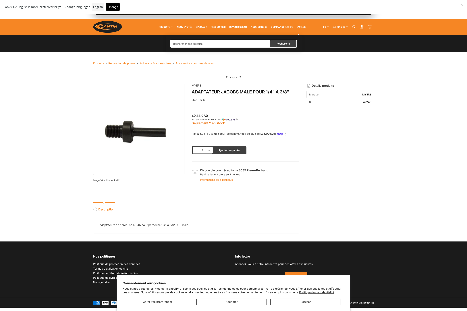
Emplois (301, 27)
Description (106, 209)
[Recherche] (354, 27)
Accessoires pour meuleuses (195, 63)
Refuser (305, 302)
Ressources (218, 27)
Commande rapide (282, 27)
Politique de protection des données (116, 264)
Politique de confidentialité (316, 292)
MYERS (196, 85)
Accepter (232, 302)
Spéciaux (201, 27)
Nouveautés (184, 27)
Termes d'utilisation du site (110, 268)
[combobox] (233, 44)
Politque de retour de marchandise (115, 273)
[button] (245, 119)
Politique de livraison (106, 277)
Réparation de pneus (121, 63)
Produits (164, 27)
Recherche (283, 43)
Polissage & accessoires (155, 63)
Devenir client (238, 27)
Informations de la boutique (216, 179)
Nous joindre (259, 27)
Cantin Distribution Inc (362, 302)
